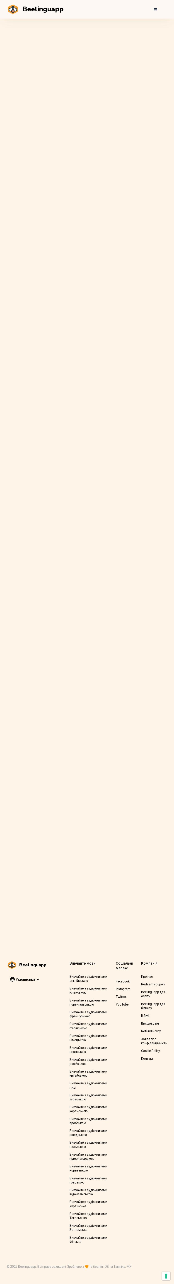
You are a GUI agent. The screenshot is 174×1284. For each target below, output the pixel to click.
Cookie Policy (150, 1051)
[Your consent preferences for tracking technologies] (166, 1276)
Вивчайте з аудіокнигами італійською (88, 1026)
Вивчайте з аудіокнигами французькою (88, 1014)
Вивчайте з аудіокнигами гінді (88, 1085)
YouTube (122, 1004)
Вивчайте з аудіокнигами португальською (88, 1002)
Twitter (121, 997)
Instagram (123, 989)
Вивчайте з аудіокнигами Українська (88, 1204)
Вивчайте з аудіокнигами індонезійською (88, 1192)
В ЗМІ (145, 1016)
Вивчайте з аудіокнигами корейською (88, 1109)
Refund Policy (151, 1031)
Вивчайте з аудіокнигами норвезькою (88, 1168)
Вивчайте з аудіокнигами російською (88, 1062)
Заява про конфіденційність (154, 1041)
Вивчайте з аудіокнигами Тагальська (88, 1216)
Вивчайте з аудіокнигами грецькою (88, 1180)
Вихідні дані (150, 1023)
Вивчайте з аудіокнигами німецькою (88, 1038)
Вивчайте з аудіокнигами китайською (88, 1073)
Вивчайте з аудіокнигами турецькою (88, 1097)
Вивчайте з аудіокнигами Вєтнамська (88, 1227)
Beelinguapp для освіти (153, 994)
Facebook (123, 981)
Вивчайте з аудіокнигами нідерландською (88, 1156)
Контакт (147, 1058)
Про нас (147, 976)
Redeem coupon (153, 984)
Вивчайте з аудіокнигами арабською (88, 1121)
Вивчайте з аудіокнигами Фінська (88, 1239)
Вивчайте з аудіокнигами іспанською (88, 990)
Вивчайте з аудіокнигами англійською (88, 978)
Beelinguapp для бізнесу (153, 1006)
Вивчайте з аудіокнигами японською (88, 1050)
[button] (155, 9)
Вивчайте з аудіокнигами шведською (88, 1133)
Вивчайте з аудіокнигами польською (88, 1144)
